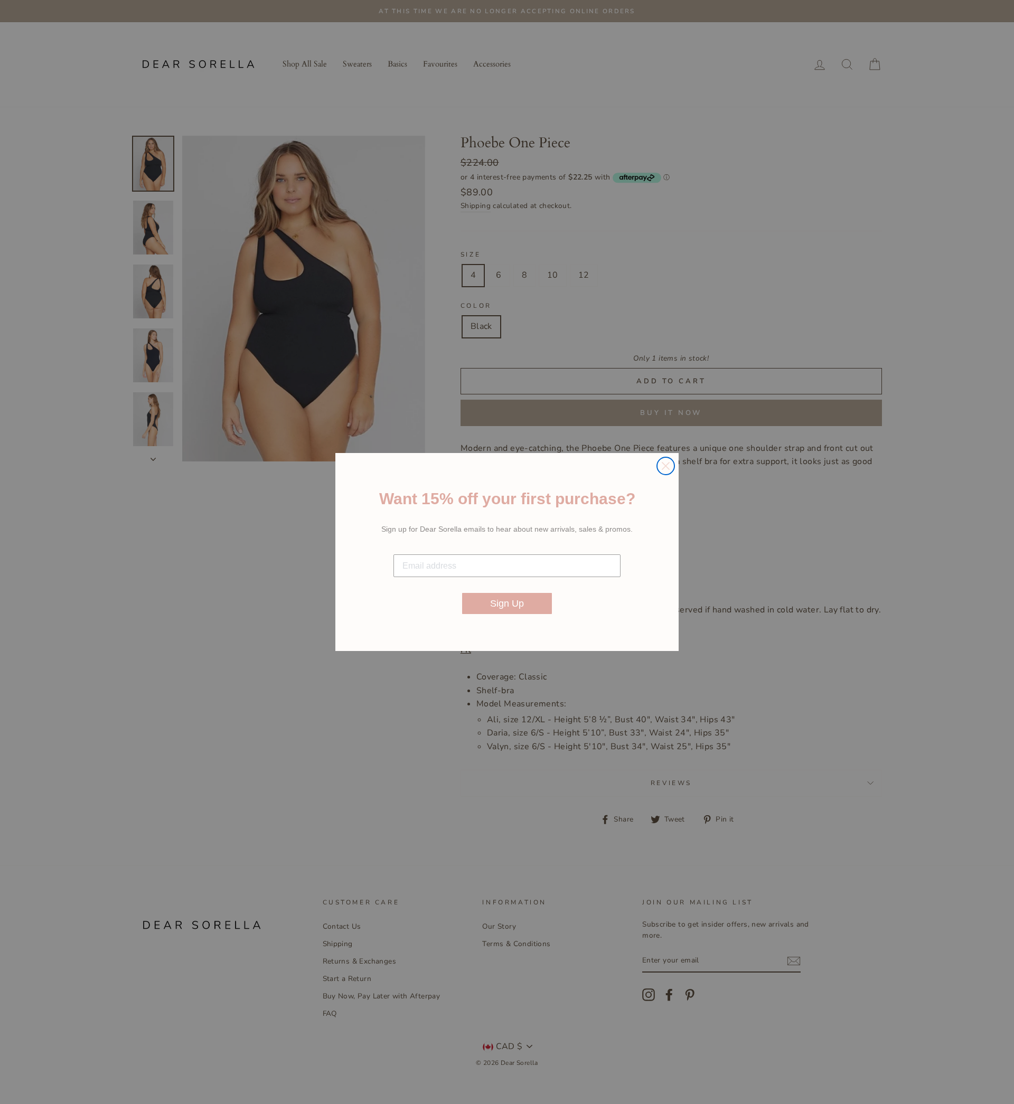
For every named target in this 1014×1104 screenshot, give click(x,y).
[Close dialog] (665, 466)
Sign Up (507, 603)
